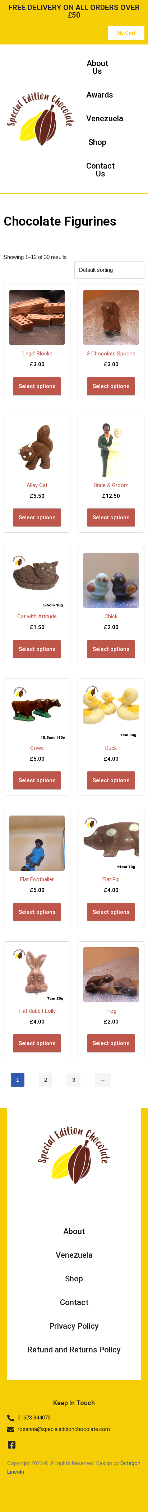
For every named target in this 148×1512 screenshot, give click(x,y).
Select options (37, 386)
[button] (133, 119)
